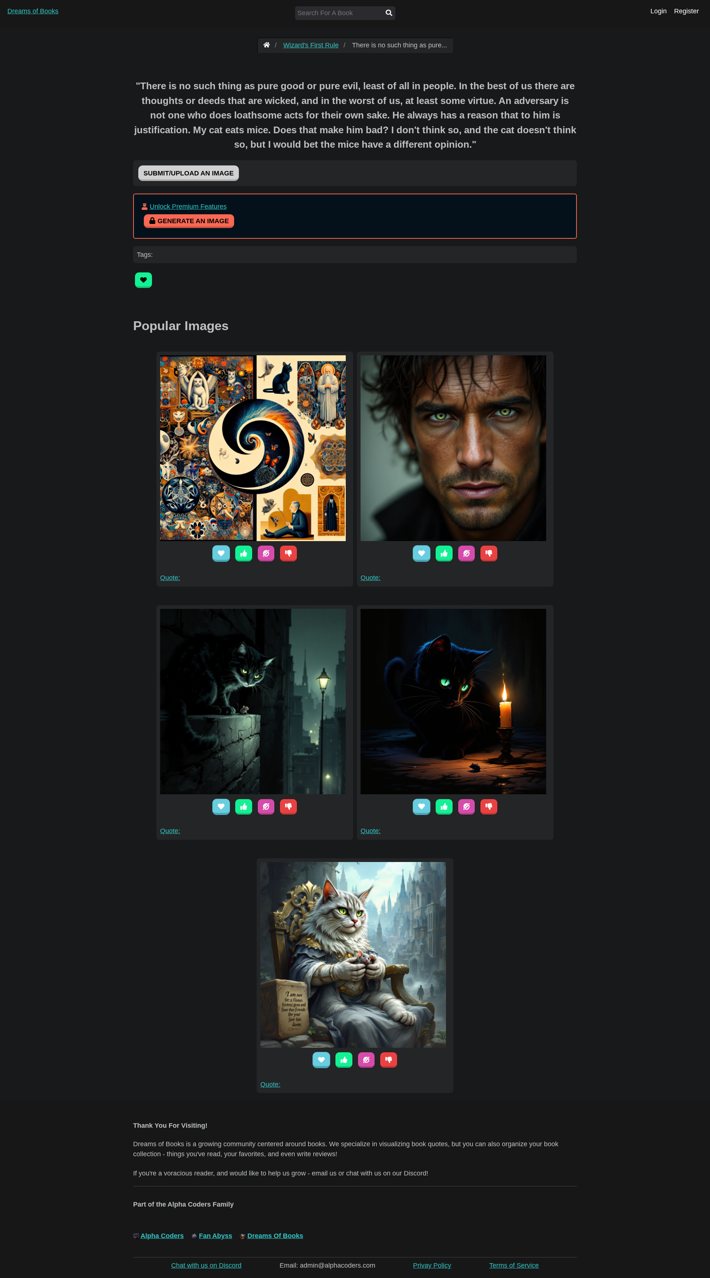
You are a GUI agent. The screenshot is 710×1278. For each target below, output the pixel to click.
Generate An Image (192, 221)
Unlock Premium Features (188, 206)
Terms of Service (514, 1265)
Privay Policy (432, 1265)
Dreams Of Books (275, 1236)
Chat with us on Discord (206, 1265)
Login (658, 11)
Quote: (170, 577)
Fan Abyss (215, 1236)
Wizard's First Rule (311, 45)
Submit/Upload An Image (188, 173)
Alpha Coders (162, 1236)
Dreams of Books (32, 11)
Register (686, 11)
